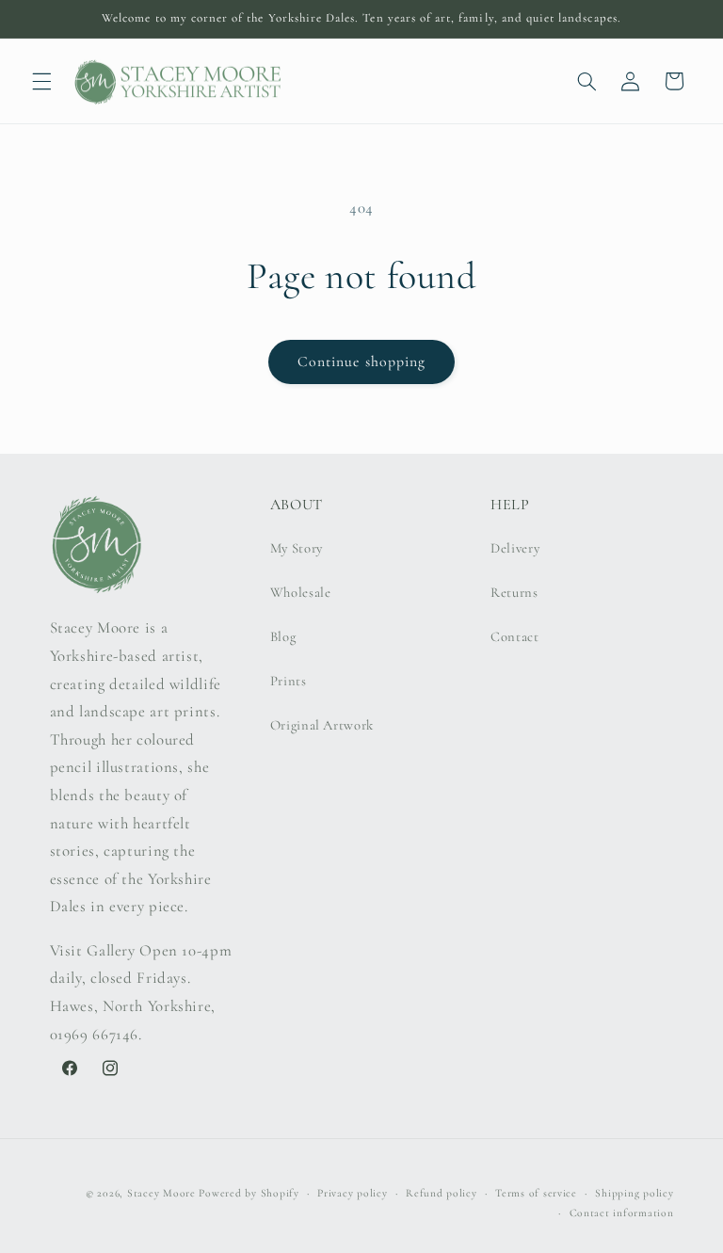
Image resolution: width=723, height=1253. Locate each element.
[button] (41, 81)
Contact (514, 636)
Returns (514, 592)
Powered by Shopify (248, 1192)
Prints (288, 680)
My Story (296, 547)
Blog (283, 636)
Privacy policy (352, 1192)
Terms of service (536, 1192)
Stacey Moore (161, 1192)
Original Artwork (322, 724)
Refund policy (441, 1192)
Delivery (514, 547)
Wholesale (300, 592)
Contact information (622, 1212)
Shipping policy (634, 1192)
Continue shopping (361, 361)
